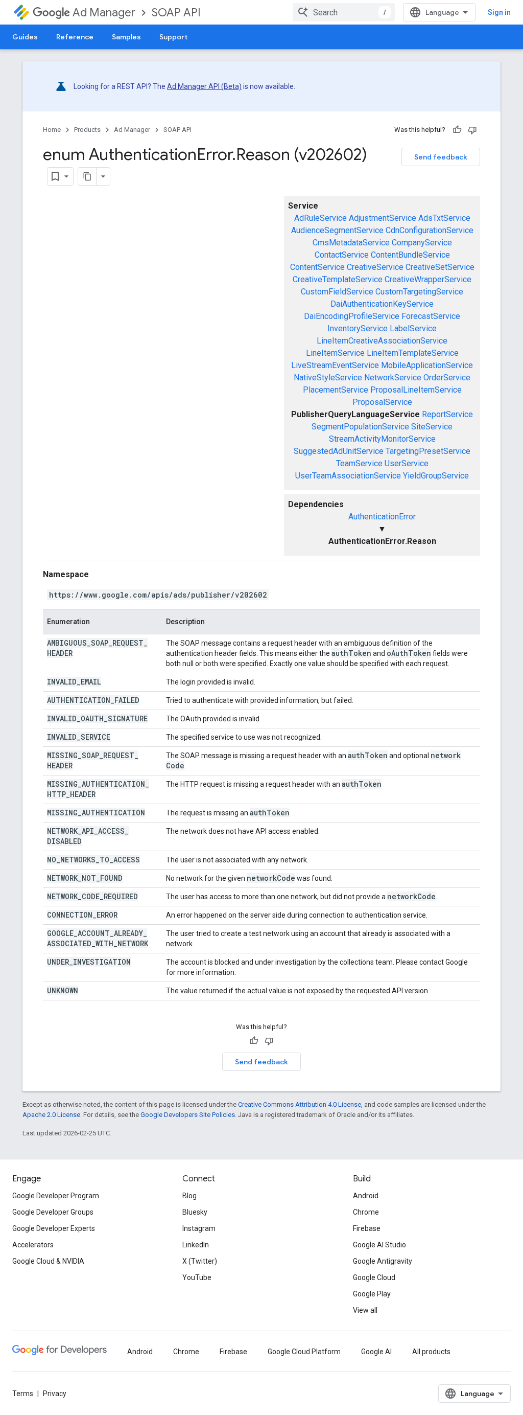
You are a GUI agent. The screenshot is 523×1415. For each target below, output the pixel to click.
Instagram (199, 1228)
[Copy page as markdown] (87, 176)
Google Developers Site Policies (187, 1115)
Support (173, 36)
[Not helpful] (472, 130)
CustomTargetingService (419, 291)
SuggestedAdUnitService (339, 451)
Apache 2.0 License (51, 1115)
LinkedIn (195, 1245)
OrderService (446, 377)
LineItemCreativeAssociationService (382, 341)
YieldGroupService (436, 476)
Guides (25, 36)
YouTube (196, 1277)
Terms (22, 1393)
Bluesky (194, 1212)
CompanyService (422, 242)
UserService (407, 463)
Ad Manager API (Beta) (204, 86)
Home (52, 129)
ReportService (447, 414)
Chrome (366, 1212)
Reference (74, 36)
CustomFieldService (337, 291)
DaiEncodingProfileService (351, 316)
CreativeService (375, 267)
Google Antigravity (382, 1261)
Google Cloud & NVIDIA (48, 1261)
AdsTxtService (444, 218)
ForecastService (430, 316)
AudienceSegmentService (337, 230)
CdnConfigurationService (429, 230)
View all (365, 1310)
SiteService (432, 426)
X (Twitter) (199, 1261)
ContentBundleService (410, 255)
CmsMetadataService (351, 242)
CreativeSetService (440, 267)
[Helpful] (457, 130)
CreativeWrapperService (428, 279)
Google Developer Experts (53, 1228)
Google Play (372, 1294)
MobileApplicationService (427, 365)
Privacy (54, 1393)
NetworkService (392, 377)
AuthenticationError (382, 516)
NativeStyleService (328, 377)
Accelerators (33, 1245)
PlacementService (335, 390)
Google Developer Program (55, 1196)
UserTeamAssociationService (348, 476)
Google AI (376, 1352)
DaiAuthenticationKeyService (382, 304)
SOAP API (176, 12)
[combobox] (344, 12)
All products (431, 1352)
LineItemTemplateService (413, 353)
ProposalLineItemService (416, 390)
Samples (126, 36)
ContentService (317, 267)
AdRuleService (320, 218)
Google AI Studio (379, 1245)
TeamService (359, 463)
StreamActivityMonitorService (382, 439)
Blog (189, 1196)
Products (87, 129)
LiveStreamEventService (335, 365)
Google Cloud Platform (304, 1352)
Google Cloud (374, 1277)
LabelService (413, 328)
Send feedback (440, 157)
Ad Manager (104, 12)
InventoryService (357, 328)
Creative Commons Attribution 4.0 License (299, 1104)
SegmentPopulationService (360, 426)
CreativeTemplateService (338, 279)
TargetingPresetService (428, 451)
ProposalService (382, 402)
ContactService (342, 255)
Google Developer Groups (52, 1212)
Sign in (499, 12)
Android (365, 1196)
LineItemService (335, 353)
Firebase (367, 1228)
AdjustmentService (382, 218)
